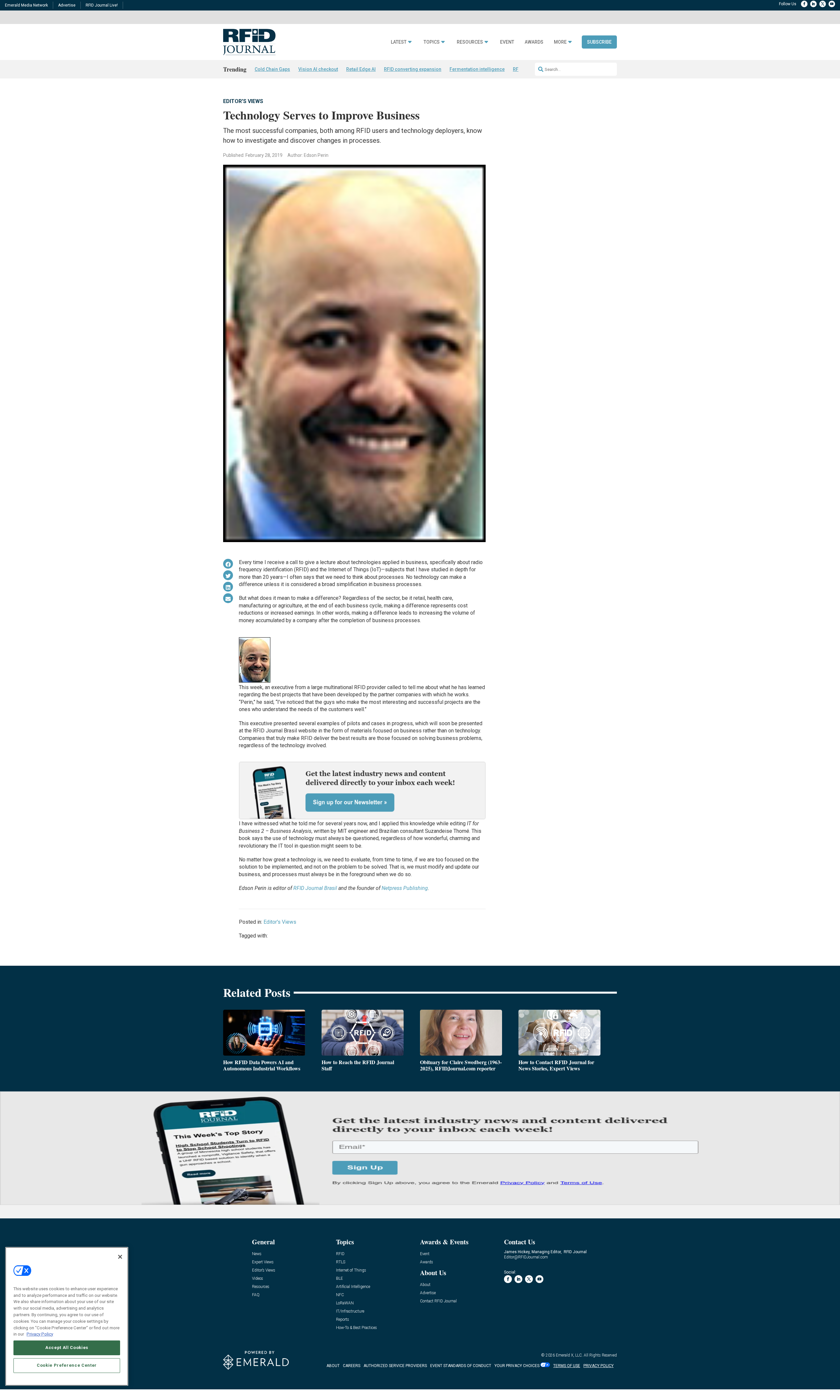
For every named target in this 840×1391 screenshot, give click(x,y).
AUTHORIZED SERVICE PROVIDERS (395, 1365)
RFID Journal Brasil (315, 888)
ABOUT (333, 1365)
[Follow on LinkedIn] (813, 4)
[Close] (120, 1257)
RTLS (340, 1262)
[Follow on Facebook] (804, 4)
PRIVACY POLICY (598, 1365)
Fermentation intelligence (477, 69)
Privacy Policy (40, 1333)
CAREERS (351, 1365)
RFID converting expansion (412, 69)
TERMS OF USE (566, 1365)
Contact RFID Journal (438, 1301)
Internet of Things (351, 1270)
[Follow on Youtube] (832, 4)
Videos (257, 1278)
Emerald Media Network (26, 5)
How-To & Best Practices (356, 1328)
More (560, 42)
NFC (340, 1295)
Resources (470, 42)
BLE (339, 1278)
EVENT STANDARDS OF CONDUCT (460, 1365)
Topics (432, 42)
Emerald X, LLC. (569, 1355)
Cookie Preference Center (67, 1365)
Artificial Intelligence (353, 1287)
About (425, 1285)
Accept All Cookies (66, 1347)
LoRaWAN (345, 1303)
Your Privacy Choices (516, 1365)
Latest (399, 42)
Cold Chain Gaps (272, 69)
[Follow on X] (822, 4)
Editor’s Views (263, 1270)
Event (507, 42)
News (257, 1254)
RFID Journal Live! (102, 5)
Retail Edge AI (361, 69)
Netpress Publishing (405, 888)
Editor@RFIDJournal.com (526, 1257)
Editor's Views (243, 101)
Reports (342, 1319)
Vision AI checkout (318, 69)
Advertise (66, 5)
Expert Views (263, 1262)
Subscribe (599, 42)
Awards (534, 42)
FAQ (256, 1295)
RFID (340, 1254)
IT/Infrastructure (350, 1311)
